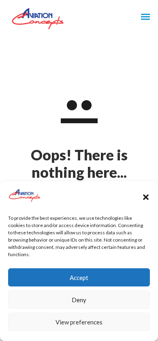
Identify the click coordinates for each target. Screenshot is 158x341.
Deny (79, 299)
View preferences (79, 322)
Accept (79, 277)
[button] (146, 197)
